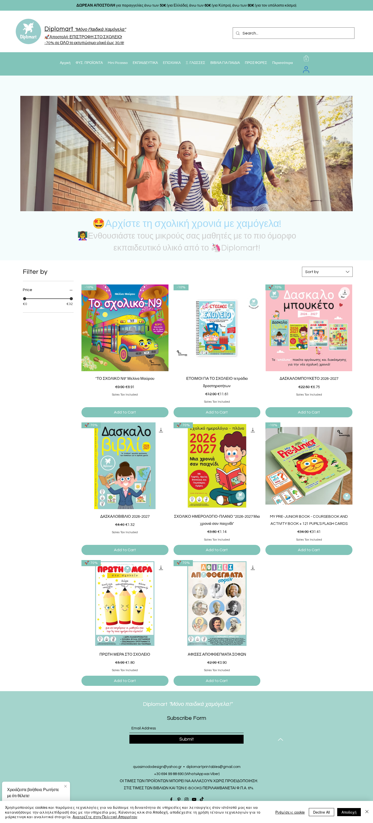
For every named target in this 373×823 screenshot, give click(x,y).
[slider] (25, 299)
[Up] (280, 739)
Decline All (321, 812)
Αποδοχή (349, 812)
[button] (306, 58)
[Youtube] (194, 799)
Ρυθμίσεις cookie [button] (290, 812)
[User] (306, 69)
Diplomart (174, 704)
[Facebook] (171, 799)
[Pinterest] (178, 799)
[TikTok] (201, 799)
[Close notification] (65, 786)
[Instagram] (186, 799)
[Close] (367, 812)
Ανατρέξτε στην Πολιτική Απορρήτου (105, 816)
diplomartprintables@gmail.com (213, 767)
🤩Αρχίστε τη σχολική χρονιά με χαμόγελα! (186, 224)
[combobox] (327, 272)
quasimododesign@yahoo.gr (157, 767)
